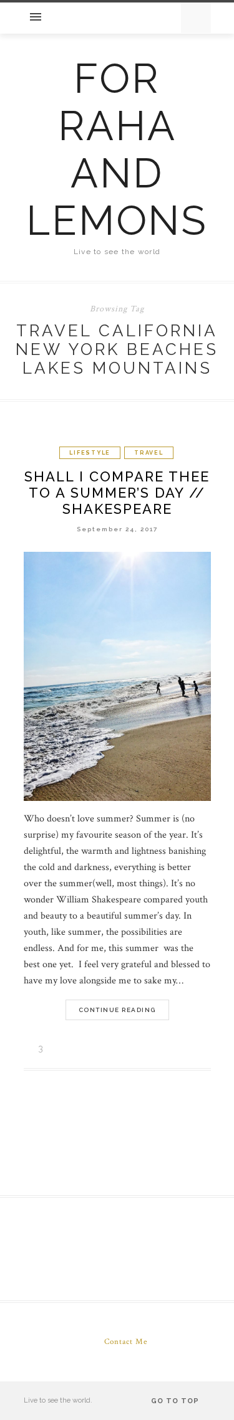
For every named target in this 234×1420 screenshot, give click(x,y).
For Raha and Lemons (117, 149)
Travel (148, 453)
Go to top (176, 1401)
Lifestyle (89, 453)
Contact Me (125, 1342)
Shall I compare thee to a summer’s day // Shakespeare (117, 492)
